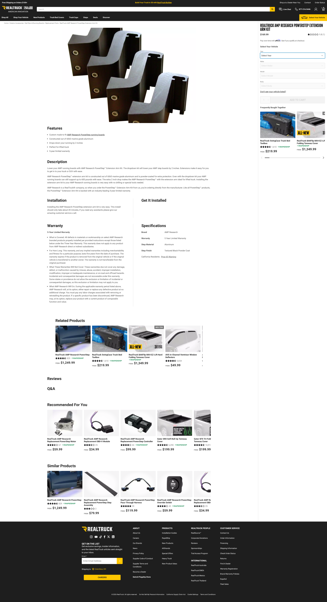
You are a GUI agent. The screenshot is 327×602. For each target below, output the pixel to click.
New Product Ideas (169, 564)
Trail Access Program (199, 553)
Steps (85, 17)
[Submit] (120, 561)
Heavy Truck (167, 558)
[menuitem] (5, 17)
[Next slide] (323, 157)
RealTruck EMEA (197, 570)
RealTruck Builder (164, 3)
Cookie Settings (193, 594)
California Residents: (158, 257)
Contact (307, 3)
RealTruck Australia (198, 565)
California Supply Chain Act (175, 594)
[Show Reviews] (316, 34)
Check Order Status (228, 553)
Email (84, 556)
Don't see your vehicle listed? (273, 91)
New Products (39, 17)
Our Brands (137, 543)
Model (262, 72)
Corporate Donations (199, 538)
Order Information (227, 538)
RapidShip (166, 538)
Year (261, 51)
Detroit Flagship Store (142, 577)
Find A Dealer (225, 564)
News (135, 548)
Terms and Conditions (207, 594)
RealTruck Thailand (198, 581)
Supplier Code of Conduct (143, 558)
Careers (136, 538)
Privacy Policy (138, 553)
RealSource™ (196, 533)
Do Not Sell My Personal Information (151, 594)
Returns (223, 558)
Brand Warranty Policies (229, 574)
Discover (106, 17)
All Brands (166, 548)
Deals (95, 17)
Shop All (5, 17)
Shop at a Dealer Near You (290, 3)
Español (223, 579)
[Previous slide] (261, 157)
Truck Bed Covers (57, 17)
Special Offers (167, 553)
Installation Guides (169, 533)
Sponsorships (196, 548)
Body (262, 82)
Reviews (194, 543)
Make (262, 61)
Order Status (320, 3)
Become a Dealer (139, 572)
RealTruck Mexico (198, 576)
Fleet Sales (224, 584)
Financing (224, 543)
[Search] (272, 9)
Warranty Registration (229, 569)
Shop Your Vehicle (20, 17)
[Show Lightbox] (129, 75)
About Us (136, 533)
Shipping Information (228, 548)
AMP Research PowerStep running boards (86, 135)
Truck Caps (73, 17)
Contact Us (224, 533)
